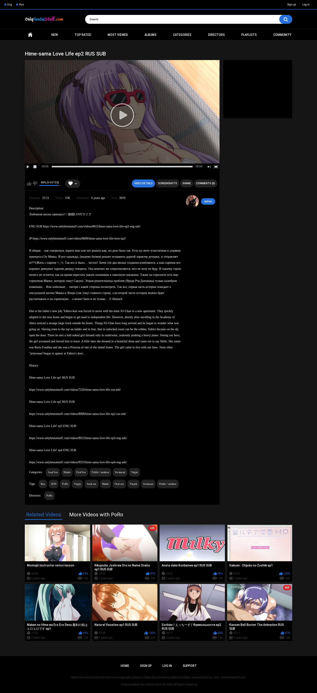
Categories (182, 34)
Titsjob (133, 483)
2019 (53, 483)
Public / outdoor (100, 472)
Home (30, 34)
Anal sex (91, 483)
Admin (208, 201)
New (54, 34)
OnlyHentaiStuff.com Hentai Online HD (143, 684)
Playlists (249, 34)
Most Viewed (118, 34)
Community (282, 34)
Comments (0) (205, 183)
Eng (9, 4)
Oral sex (119, 483)
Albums (150, 34)
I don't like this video (35, 183)
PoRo (65, 483)
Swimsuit (120, 472)
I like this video (29, 183)
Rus (21, 4)
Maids (67, 472)
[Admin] (192, 201)
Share (186, 183)
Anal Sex (53, 472)
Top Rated (83, 34)
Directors (216, 34)
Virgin (134, 472)
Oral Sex (81, 472)
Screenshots (167, 183)
